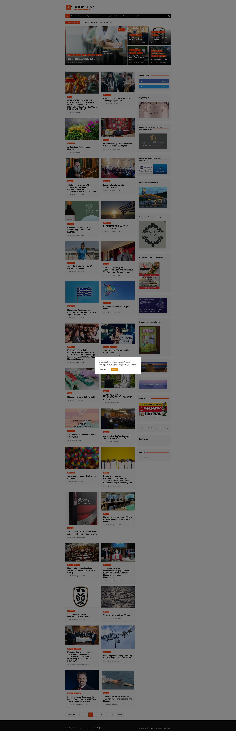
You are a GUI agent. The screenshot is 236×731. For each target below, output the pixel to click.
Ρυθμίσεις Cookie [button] (105, 369)
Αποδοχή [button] (114, 369)
